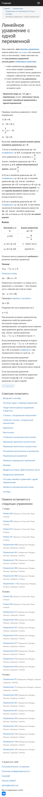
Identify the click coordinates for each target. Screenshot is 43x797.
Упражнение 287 (10, 710)
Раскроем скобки (9, 273)
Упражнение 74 (10, 687)
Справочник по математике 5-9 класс (20, 11)
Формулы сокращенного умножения (19, 460)
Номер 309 (8, 604)
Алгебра (9, 14)
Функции (7, 465)
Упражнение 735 (10, 560)
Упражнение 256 (10, 695)
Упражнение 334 (10, 726)
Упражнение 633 (10, 650)
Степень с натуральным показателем (19, 415)
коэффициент (8, 152)
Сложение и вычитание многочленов (19, 437)
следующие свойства (25, 61)
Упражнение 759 (10, 741)
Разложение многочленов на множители (21, 451)
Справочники (18, 8)
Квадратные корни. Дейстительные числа (21, 469)
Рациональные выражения (15, 455)
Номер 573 (8, 529)
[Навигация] (38, 3)
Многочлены (8, 432)
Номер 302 (8, 596)
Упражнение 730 (10, 733)
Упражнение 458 (10, 619)
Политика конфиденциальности (16, 771)
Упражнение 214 (10, 611)
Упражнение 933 (10, 568)
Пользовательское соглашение (15, 766)
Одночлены (8, 427)
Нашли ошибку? (9, 780)
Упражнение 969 (10, 575)
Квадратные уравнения (13, 474)
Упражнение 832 (10, 666)
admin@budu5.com (10, 785)
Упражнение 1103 (11, 583)
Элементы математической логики (18, 487)
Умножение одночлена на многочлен (19, 441)
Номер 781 (8, 536)
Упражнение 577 (10, 643)
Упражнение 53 (10, 679)
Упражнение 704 (10, 658)
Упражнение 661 (10, 552)
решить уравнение (29, 49)
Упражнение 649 (10, 544)
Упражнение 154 (10, 749)
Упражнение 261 (10, 702)
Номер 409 (8, 521)
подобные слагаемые (21, 298)
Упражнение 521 (10, 627)
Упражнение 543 (10, 635)
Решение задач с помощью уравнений (20, 402)
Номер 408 (8, 513)
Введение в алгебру (12, 398)
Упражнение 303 (10, 718)
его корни (23, 52)
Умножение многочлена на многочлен (20, 446)
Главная (6, 3)
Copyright (6, 776)
